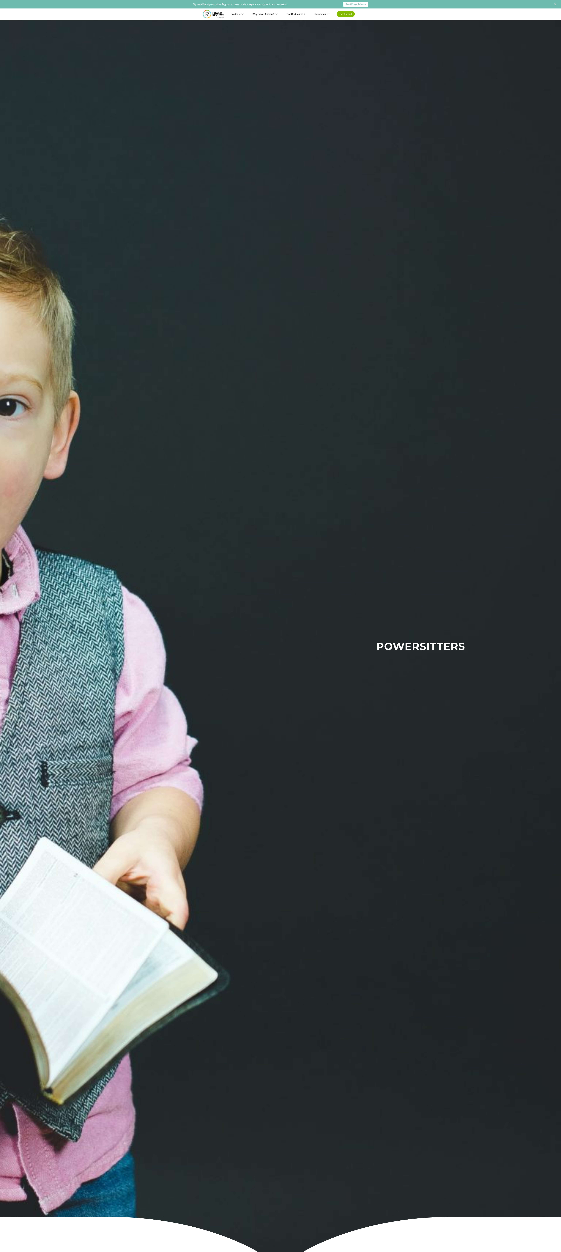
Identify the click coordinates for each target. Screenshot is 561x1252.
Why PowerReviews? (263, 14)
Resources (320, 14)
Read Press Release (356, 4)
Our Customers (294, 14)
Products (235, 14)
